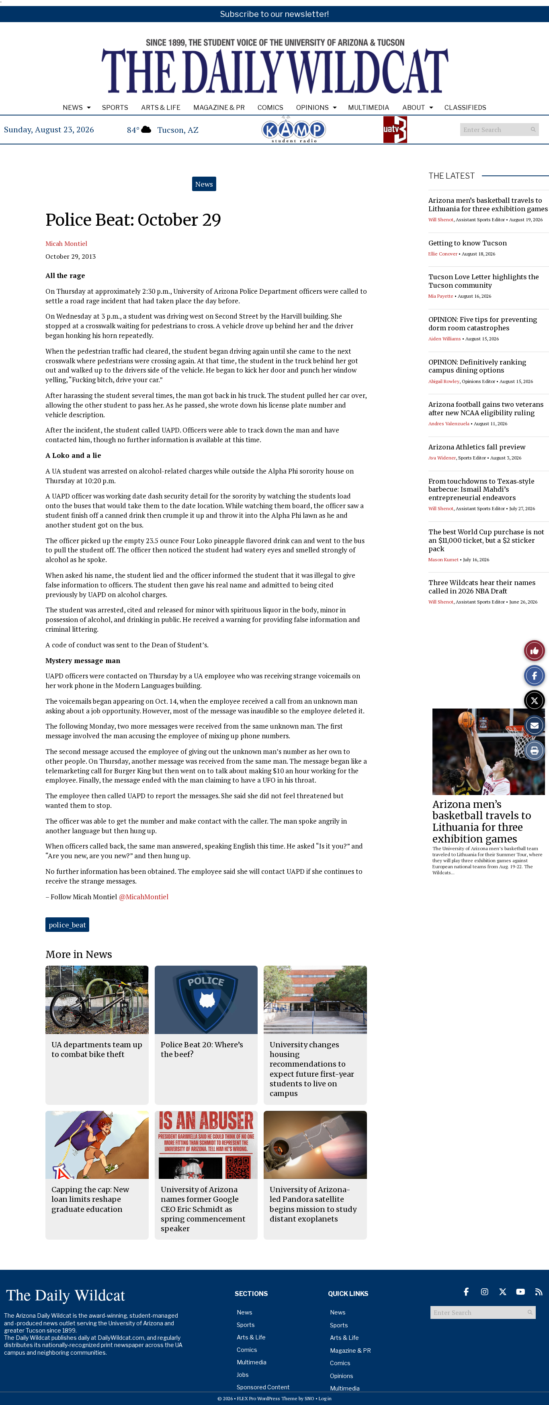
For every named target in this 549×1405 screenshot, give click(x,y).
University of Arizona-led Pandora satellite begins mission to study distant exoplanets (313, 1204)
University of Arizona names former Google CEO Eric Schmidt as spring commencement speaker (203, 1209)
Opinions (312, 107)
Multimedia (368, 107)
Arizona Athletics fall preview (477, 447)
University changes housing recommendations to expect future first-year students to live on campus (312, 1069)
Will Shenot (440, 219)
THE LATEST (451, 176)
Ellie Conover (442, 254)
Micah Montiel (66, 243)
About (413, 107)
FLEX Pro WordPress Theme (267, 1398)
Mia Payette (440, 296)
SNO (309, 1398)
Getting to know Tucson (467, 243)
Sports (115, 107)
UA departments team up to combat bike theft (96, 1049)
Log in (325, 1398)
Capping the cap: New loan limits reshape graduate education (90, 1199)
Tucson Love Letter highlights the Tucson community (483, 281)
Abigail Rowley (443, 381)
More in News (78, 954)
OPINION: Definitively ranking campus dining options (477, 366)
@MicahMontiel (143, 896)
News (73, 107)
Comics (270, 107)
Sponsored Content (263, 1387)
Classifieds (465, 107)
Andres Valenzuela (448, 423)
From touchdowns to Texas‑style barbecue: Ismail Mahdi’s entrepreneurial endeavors (481, 489)
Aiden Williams (444, 339)
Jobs (243, 1374)
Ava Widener (442, 458)
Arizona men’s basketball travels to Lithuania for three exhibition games (488, 204)
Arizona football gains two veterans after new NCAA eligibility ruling (486, 408)
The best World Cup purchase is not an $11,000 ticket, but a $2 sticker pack (486, 540)
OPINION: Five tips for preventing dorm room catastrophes (482, 323)
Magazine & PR (219, 107)
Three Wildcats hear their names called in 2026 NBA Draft (482, 587)
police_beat (67, 924)
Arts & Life (160, 107)
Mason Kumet (443, 559)
